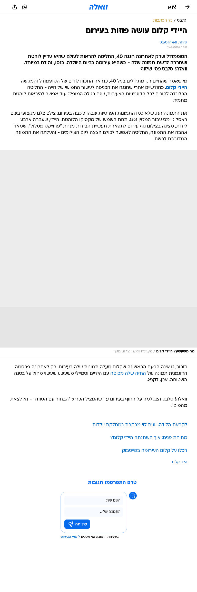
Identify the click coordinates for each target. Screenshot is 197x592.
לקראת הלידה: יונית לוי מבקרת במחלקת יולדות (139, 425)
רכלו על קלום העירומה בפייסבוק (154, 450)
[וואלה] (98, 7)
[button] (172, 7)
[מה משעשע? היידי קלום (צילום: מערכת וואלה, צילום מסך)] (98, 253)
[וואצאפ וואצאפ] (24, 7)
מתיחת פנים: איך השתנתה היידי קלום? (148, 437)
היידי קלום (176, 87)
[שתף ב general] (14, 7)
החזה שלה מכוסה (128, 373)
